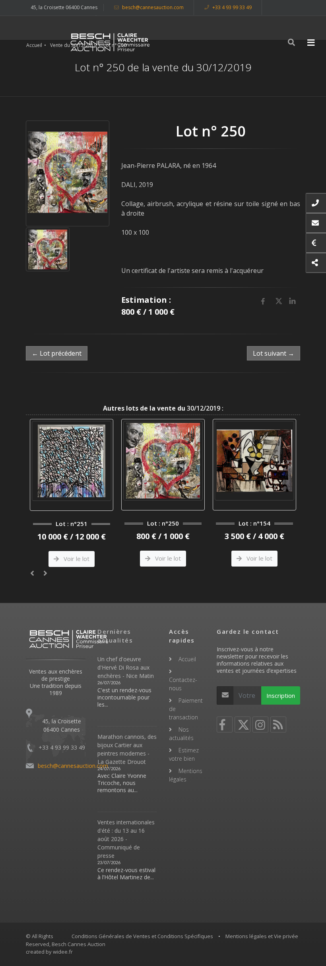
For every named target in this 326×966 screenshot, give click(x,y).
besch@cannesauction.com (152, 7)
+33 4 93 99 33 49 (231, 7)
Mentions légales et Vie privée (261, 936)
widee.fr (63, 951)
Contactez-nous (183, 684)
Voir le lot (75, 559)
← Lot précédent (57, 353)
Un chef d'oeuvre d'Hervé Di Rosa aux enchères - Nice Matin (125, 667)
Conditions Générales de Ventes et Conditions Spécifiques (142, 936)
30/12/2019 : (163, 408)
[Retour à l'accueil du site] (110, 42)
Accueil (34, 45)
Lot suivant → (273, 353)
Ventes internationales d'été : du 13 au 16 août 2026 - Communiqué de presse (126, 838)
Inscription (280, 695)
